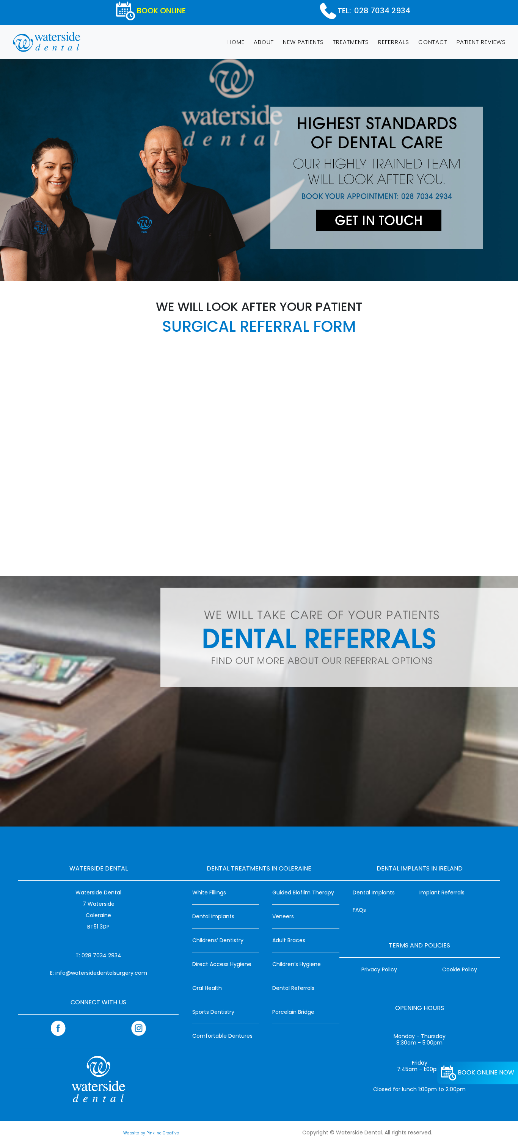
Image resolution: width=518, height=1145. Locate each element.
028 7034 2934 (382, 10)
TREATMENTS (351, 42)
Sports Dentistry (213, 1012)
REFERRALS (393, 42)
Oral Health (207, 988)
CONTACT (432, 42)
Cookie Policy (459, 969)
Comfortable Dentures (222, 1036)
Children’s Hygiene (296, 964)
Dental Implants (213, 916)
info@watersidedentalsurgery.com (101, 973)
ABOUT (264, 42)
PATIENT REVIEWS (481, 42)
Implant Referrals (442, 892)
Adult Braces (288, 940)
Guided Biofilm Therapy (303, 892)
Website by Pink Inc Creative (151, 1133)
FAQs (359, 910)
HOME (238, 42)
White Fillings (209, 892)
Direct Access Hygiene (221, 964)
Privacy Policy (379, 969)
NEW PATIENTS (303, 42)
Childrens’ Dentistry (217, 940)
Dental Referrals (293, 988)
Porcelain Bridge (293, 1012)
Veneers (283, 916)
